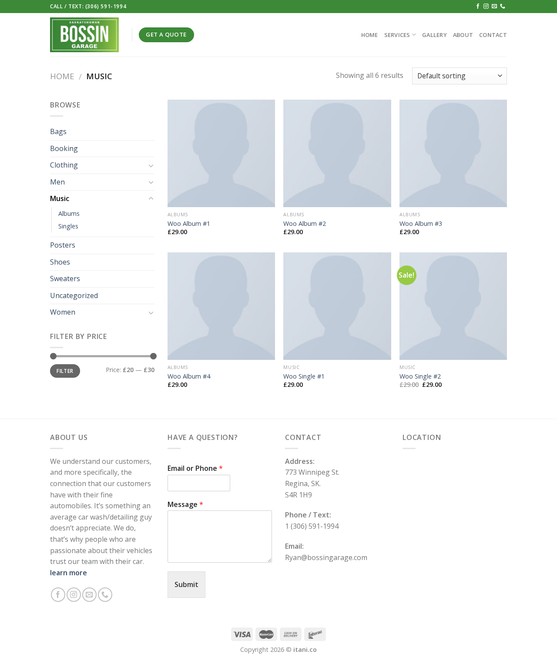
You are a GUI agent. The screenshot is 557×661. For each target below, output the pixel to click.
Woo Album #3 (420, 224)
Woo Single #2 (420, 376)
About (463, 35)
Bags (58, 131)
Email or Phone (195, 468)
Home (369, 35)
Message (185, 504)
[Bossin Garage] (84, 34)
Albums (69, 213)
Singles (68, 226)
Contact (493, 35)
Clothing (64, 165)
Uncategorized (74, 295)
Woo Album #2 (304, 224)
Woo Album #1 (189, 224)
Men (57, 182)
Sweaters (65, 278)
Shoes (60, 262)
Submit (186, 584)
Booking (64, 148)
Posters (62, 245)
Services (397, 35)
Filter (65, 370)
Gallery (434, 35)
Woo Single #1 (304, 376)
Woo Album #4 (189, 376)
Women (62, 312)
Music (59, 198)
